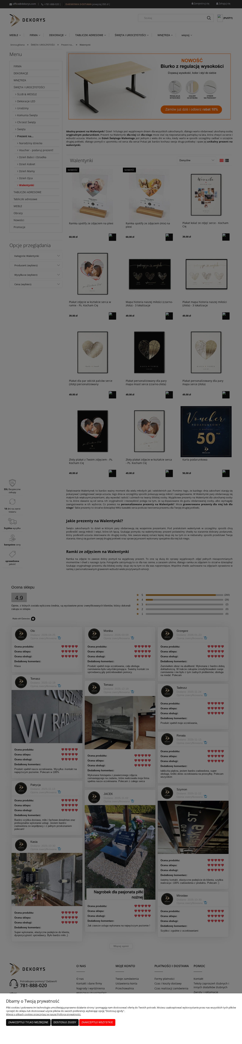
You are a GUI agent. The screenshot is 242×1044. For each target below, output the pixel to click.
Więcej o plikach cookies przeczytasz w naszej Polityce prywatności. (43, 1014)
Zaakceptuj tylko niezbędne (28, 1022)
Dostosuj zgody (65, 1022)
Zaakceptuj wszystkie (97, 1022)
